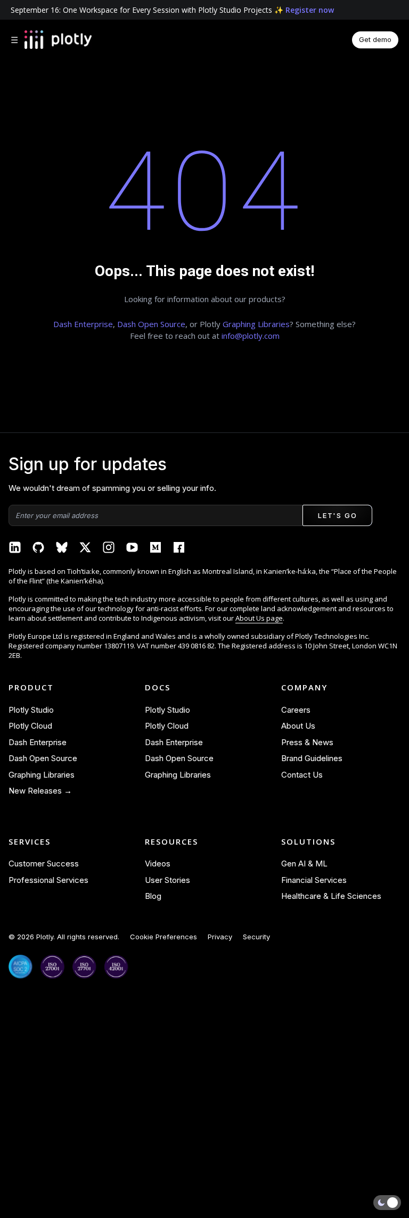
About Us (298, 726)
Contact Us (302, 775)
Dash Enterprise (83, 324)
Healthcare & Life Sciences (331, 896)
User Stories (167, 880)
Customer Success (44, 863)
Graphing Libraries (256, 324)
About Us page (259, 618)
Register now (309, 10)
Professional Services (48, 880)
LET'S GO (337, 515)
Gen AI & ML (304, 863)
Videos (157, 863)
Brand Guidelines (311, 758)
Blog (153, 896)
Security (256, 936)
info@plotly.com (251, 335)
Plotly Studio (31, 710)
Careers (295, 710)
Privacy (220, 936)
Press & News (307, 742)
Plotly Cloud (30, 726)
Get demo (375, 39)
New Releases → (40, 791)
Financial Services (314, 880)
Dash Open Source (151, 324)
